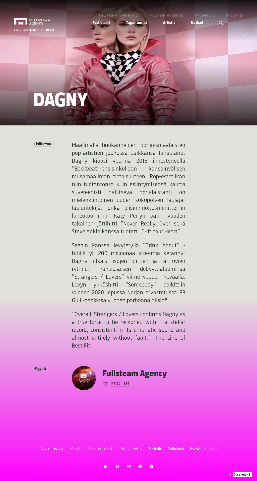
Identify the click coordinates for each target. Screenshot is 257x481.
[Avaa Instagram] (105, 466)
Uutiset (197, 23)
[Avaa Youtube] (128, 466)
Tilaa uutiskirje (51, 449)
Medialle (155, 449)
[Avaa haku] (221, 23)
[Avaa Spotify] (140, 466)
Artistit (169, 23)
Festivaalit (101, 23)
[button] (240, 474)
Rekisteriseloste (101, 449)
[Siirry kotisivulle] (32, 21)
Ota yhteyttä (131, 449)
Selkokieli (176, 449)
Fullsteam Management (116, 15)
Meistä (76, 449)
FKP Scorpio (202, 15)
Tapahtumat (136, 23)
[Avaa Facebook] (117, 466)
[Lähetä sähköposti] (105, 384)
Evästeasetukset (204, 449)
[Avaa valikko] (241, 23)
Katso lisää (120, 383)
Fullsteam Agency (26, 30)
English (233, 15)
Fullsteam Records (164, 15)
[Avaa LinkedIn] (151, 466)
